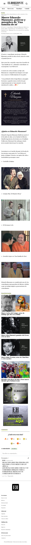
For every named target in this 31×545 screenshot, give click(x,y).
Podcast (3, 524)
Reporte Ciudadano (5, 529)
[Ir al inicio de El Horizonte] (15, 3)
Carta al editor (4, 518)
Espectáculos (4, 516)
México (3, 500)
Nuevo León (4, 498)
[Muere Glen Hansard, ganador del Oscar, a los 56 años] (15, 325)
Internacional (4, 502)
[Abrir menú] (4, 3)
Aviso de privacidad (5, 535)
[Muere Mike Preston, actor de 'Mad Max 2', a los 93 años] (15, 347)
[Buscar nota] (26, 3)
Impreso (3, 527)
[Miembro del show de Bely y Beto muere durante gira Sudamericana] (15, 369)
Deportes (3, 507)
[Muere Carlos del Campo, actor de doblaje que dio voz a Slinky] (15, 303)
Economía (3, 505)
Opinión (3, 513)
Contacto (3, 538)
